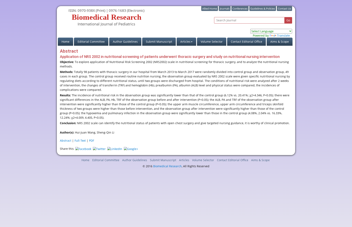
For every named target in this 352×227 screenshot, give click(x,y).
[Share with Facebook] (83, 149)
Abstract (65, 140)
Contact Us (284, 8)
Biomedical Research (167, 166)
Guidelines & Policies (262, 8)
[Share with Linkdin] (114, 149)
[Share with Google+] (131, 149)
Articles (184, 160)
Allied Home (209, 8)
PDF (91, 140)
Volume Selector (212, 41)
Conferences (240, 8)
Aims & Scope (279, 41)
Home (67, 41)
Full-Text (80, 140)
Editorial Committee (91, 41)
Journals (225, 8)
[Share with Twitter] (99, 149)
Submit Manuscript (159, 41)
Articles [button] (185, 41)
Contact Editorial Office (246, 41)
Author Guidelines (125, 41)
